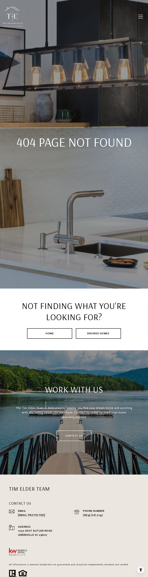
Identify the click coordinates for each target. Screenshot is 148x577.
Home (50, 333)
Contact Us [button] (74, 435)
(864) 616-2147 (93, 515)
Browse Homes (98, 333)
